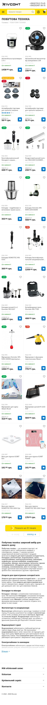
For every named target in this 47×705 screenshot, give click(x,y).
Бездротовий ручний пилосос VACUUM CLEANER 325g (35, 159)
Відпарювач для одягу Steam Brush (10, 408)
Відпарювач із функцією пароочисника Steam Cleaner (34, 358)
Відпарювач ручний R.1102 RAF (35, 408)
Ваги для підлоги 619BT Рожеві (34, 457)
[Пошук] (32, 12)
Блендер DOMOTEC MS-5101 (11, 258)
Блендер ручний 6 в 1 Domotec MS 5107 (10, 308)
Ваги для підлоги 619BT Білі (10, 457)
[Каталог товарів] (3, 12)
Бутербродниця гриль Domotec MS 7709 (33, 308)
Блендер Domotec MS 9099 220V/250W (33, 209)
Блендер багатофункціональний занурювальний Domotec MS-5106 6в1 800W (34, 259)
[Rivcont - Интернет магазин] (11, 4)
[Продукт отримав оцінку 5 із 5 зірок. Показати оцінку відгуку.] (6, 113)
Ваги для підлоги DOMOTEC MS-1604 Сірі (11, 507)
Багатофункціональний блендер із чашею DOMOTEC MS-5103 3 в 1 (11, 159)
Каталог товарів (3, 12)
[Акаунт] (38, 12)
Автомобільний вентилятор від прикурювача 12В (35, 59)
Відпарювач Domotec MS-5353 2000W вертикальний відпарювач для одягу (12, 358)
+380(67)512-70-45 (37, 3)
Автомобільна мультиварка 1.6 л (12, 59)
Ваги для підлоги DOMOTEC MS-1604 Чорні (35, 507)
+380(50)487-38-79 (37, 5)
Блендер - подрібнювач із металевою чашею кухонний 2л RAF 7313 (11, 209)
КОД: (3, 56)
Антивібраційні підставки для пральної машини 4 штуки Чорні (34, 109)
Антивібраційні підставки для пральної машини (11, 109)
